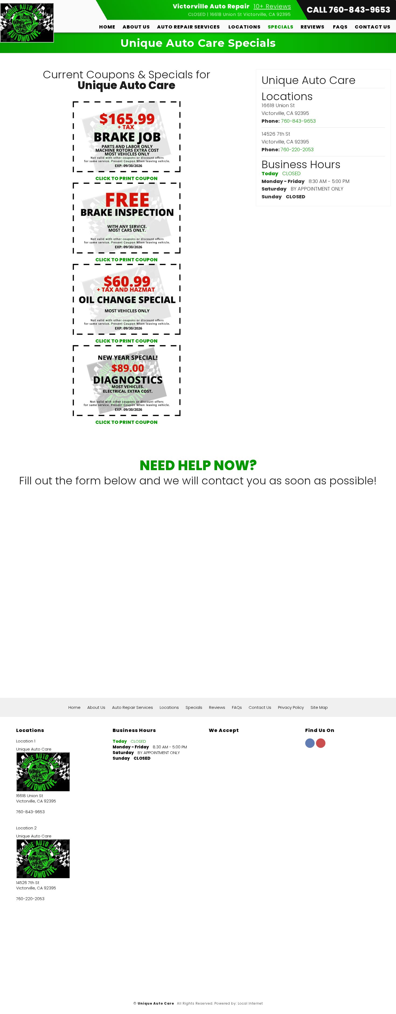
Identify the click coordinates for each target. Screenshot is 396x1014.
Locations (244, 26)
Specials (280, 26)
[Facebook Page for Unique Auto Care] (310, 746)
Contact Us (372, 26)
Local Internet (250, 1003)
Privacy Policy (291, 707)
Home (107, 26)
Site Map (319, 707)
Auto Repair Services (188, 26)
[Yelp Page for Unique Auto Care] (320, 746)
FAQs (340, 26)
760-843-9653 (298, 121)
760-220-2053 (297, 149)
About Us (136, 26)
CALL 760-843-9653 (349, 10)
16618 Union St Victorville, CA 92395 (250, 14)
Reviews (312, 26)
